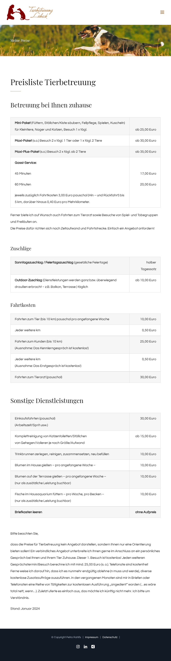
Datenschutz (109, 637)
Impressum (91, 637)
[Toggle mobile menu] (162, 12)
